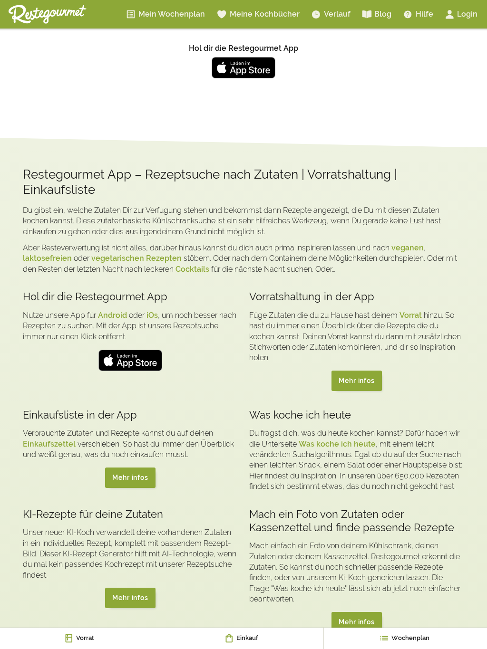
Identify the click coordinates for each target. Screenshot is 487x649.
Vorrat (410, 315)
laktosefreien (47, 258)
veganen (407, 247)
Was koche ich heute (337, 444)
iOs (152, 315)
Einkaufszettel (49, 444)
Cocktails (192, 269)
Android (112, 315)
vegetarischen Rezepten (136, 258)
